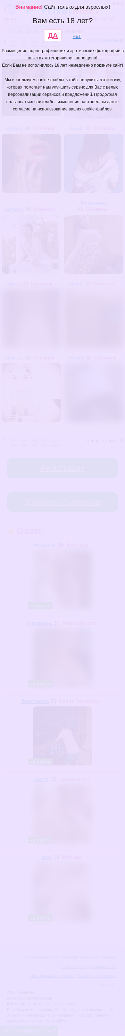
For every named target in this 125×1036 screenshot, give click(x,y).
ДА (53, 35)
